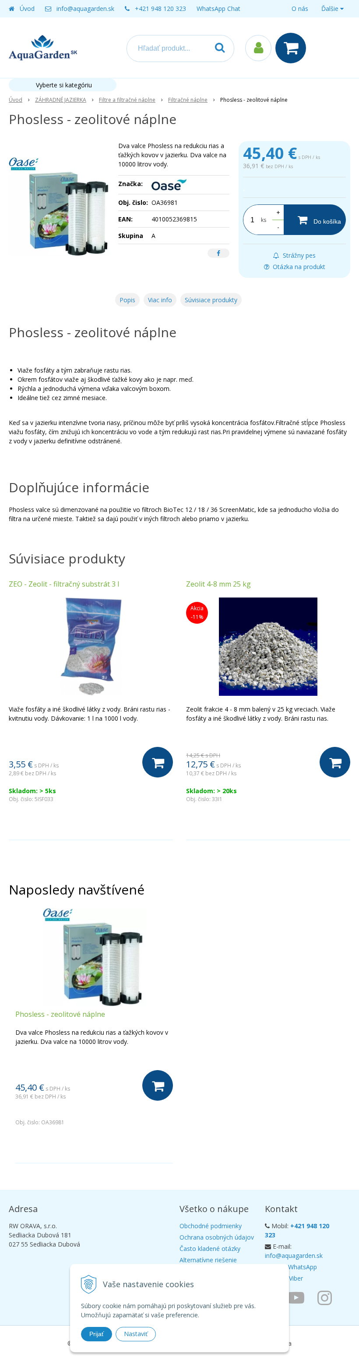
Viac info (160, 300)
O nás (300, 8)
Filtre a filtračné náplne (127, 100)
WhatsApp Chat (218, 8)
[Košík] (292, 48)
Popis (127, 300)
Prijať (96, 1333)
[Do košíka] (157, 762)
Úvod (27, 8)
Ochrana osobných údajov (217, 1237)
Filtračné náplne (188, 100)
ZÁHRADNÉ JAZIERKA (60, 100)
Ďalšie (330, 8)
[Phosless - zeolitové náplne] (60, 206)
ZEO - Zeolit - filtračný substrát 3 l (64, 584)
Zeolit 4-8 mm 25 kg (218, 584)
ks (263, 220)
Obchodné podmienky (211, 1226)
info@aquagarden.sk (85, 8)
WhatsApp (302, 1267)
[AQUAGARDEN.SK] (326, 1297)
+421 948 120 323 (160, 8)
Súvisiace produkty (211, 300)
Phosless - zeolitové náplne (60, 1014)
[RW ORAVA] (298, 1297)
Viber (296, 1278)
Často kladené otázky (210, 1248)
